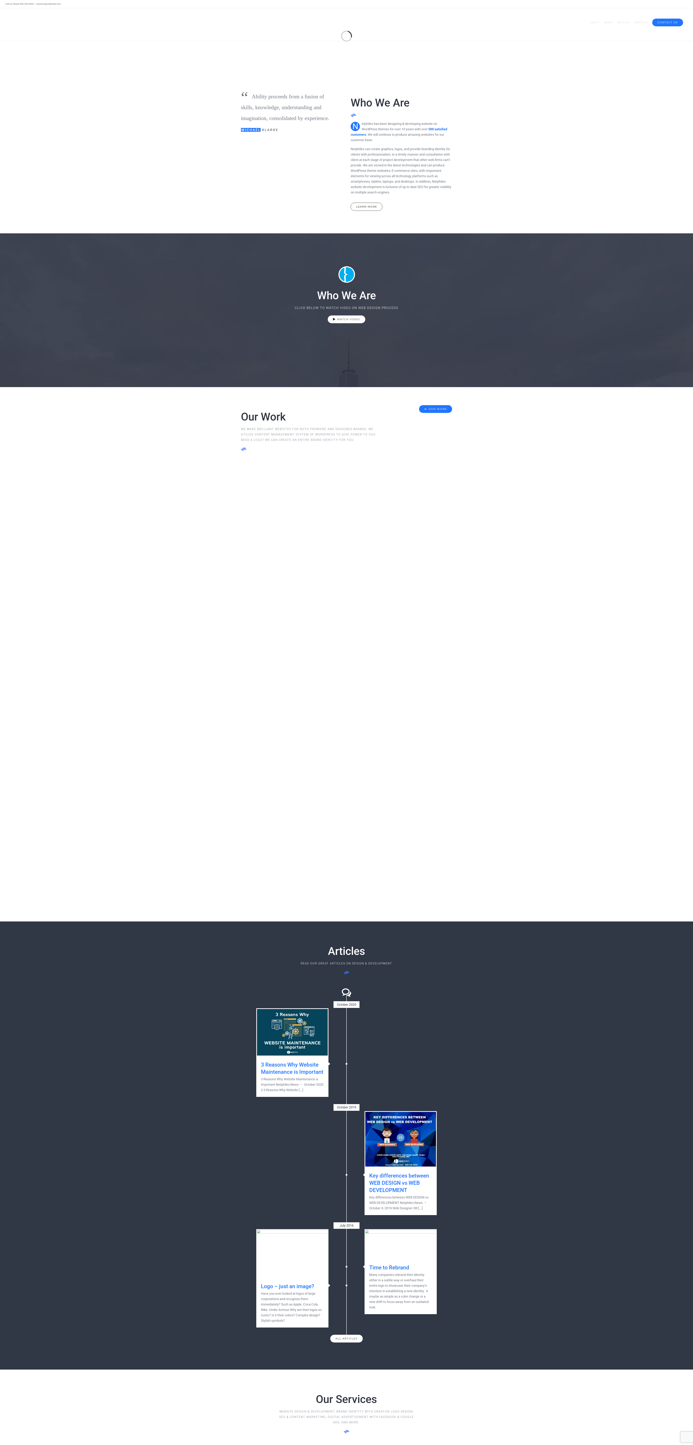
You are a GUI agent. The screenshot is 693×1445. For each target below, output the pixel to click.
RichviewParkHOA (401, 727)
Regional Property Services (401, 618)
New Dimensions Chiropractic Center (401, 513)
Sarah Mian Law (292, 515)
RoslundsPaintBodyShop (401, 835)
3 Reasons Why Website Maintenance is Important (292, 1032)
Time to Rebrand (400, 1244)
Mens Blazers (292, 727)
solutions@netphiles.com (48, 4)
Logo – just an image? (292, 1253)
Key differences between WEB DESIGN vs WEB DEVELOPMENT (400, 1139)
